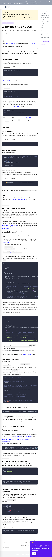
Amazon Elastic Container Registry (22, 439)
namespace (31, 133)
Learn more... (35, 550)
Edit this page (6, 547)
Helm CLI (16, 106)
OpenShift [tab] (14, 66)
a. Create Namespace (45, 15)
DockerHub (32, 433)
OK (34, 553)
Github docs (6, 242)
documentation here (33, 3)
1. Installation (43, 13)
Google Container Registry (8, 439)
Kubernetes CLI (31, 79)
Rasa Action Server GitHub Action (9, 225)
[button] (3, 7)
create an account (18, 436)
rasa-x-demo (26, 197)
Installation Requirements (45, 11)
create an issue (17, 45)
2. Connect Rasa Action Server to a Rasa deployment (45, 43)
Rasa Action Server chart (10, 43)
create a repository (28, 436)
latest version (27, 17)
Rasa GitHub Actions (27, 354)
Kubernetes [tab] (7, 66)
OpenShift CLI (6, 80)
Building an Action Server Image (17, 199)
